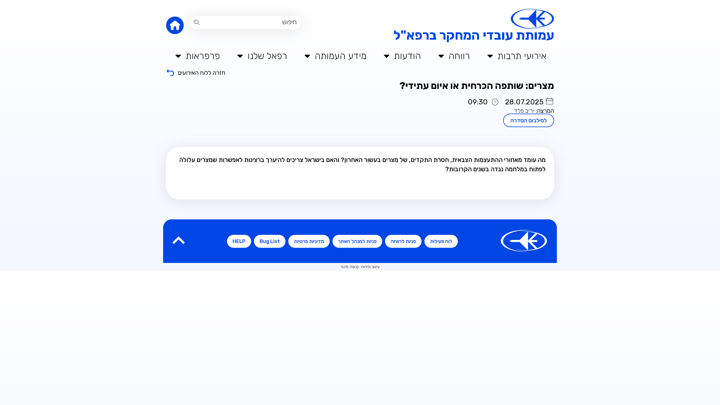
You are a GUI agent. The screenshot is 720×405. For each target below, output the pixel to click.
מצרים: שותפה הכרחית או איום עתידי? (476, 85)
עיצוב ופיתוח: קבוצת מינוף (360, 266)
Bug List (270, 241)
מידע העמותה (341, 55)
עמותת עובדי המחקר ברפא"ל (473, 35)
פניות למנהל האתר (357, 241)
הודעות (407, 55)
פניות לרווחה (403, 241)
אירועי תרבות (522, 55)
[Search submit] (197, 22)
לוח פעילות (441, 241)
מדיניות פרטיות (309, 241)
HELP (239, 241)
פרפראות (203, 55)
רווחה (459, 55)
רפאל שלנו (267, 55)
